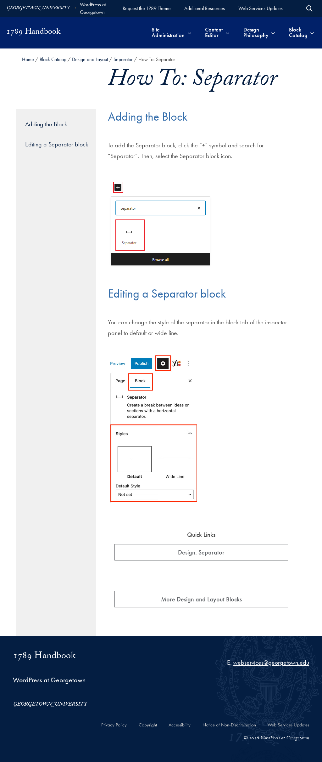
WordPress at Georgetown (93, 8)
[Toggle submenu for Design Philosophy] (273, 32)
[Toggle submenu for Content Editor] (227, 32)
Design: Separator (201, 552)
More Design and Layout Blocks (201, 599)
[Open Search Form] (309, 8)
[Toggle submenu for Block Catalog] (312, 32)
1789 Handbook (33, 32)
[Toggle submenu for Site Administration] (189, 32)
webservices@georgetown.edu (271, 662)
